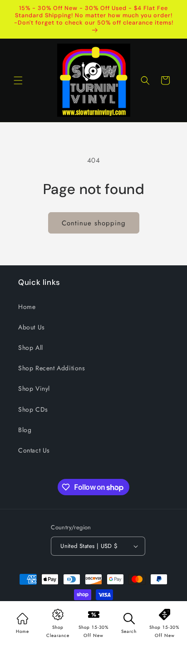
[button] (18, 80)
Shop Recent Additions (51, 368)
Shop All (30, 347)
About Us (31, 327)
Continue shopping (94, 223)
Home (26, 306)
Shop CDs (33, 409)
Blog (24, 429)
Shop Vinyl (34, 388)
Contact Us (34, 450)
